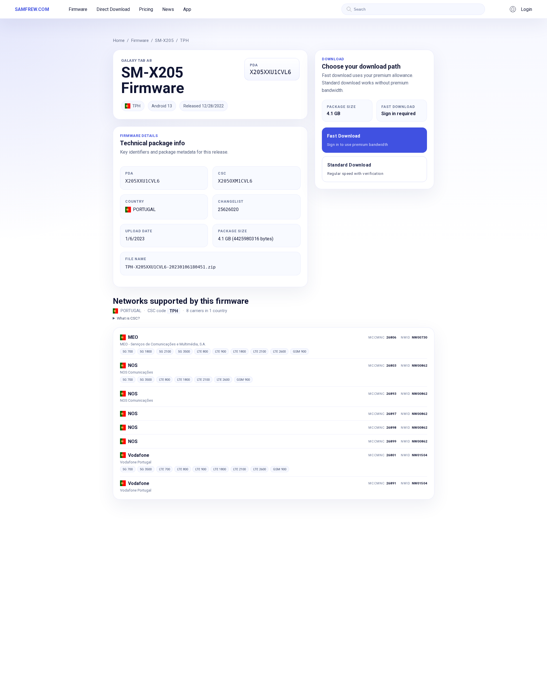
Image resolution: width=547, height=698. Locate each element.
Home (119, 40)
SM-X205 (164, 40)
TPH (184, 40)
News (168, 9)
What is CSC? (128, 318)
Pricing (146, 9)
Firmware (78, 9)
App (187, 9)
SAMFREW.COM (32, 9)
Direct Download (113, 9)
